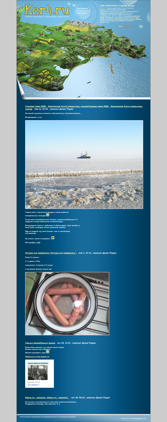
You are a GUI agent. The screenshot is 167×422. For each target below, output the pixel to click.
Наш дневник (82, 13)
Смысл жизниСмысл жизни (40, 343)
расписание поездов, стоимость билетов (127, 19)
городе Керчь (127, 6)
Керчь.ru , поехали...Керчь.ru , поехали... (47, 397)
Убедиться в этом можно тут (37, 357)
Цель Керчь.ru (82, 8)
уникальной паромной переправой (111, 13)
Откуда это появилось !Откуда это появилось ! (51, 253)
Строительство (83, 11)
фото (113, 20)
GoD (38, 243)
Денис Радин (137, 418)
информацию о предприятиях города (117, 17)
